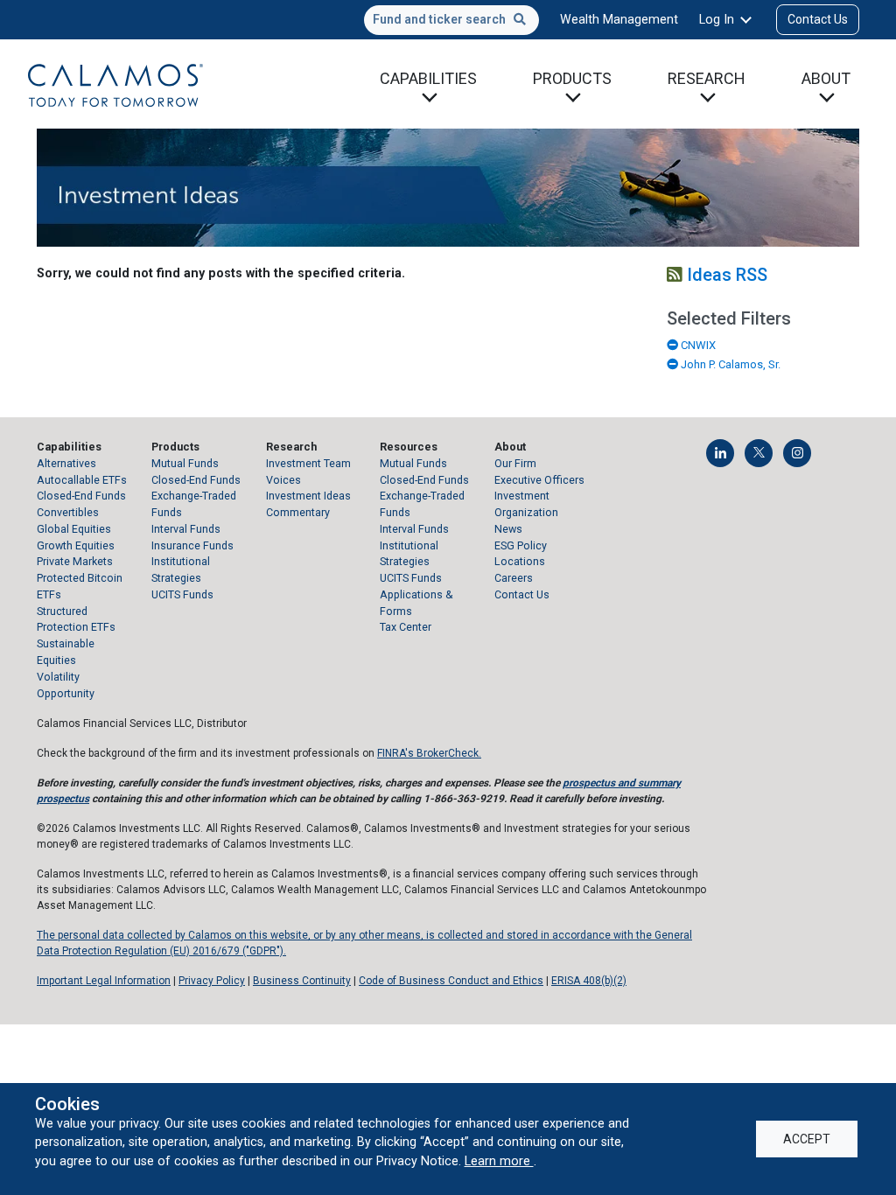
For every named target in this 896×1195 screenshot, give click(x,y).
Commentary (298, 512)
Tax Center (405, 626)
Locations (519, 561)
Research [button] (707, 78)
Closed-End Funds (81, 495)
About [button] (826, 78)
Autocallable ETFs (82, 479)
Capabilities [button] (428, 78)
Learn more (499, 1161)
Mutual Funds (185, 463)
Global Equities (74, 528)
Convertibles (68, 512)
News (508, 528)
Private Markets (75, 561)
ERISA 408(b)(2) (588, 981)
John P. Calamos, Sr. (729, 364)
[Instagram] (797, 453)
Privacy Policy (211, 981)
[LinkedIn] (720, 453)
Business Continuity (302, 981)
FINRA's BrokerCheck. (429, 753)
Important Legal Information (104, 981)
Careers (513, 577)
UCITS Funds (182, 594)
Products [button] (572, 78)
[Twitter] (759, 453)
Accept (806, 1139)
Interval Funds (185, 528)
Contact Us (818, 19)
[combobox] (451, 20)
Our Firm (515, 463)
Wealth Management (619, 19)
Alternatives (66, 463)
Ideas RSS (724, 274)
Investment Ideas (308, 495)
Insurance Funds (192, 545)
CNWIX (697, 345)
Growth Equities (76, 545)
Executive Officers (539, 479)
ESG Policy (520, 545)
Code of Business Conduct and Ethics (451, 981)
